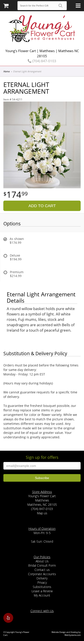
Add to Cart (42, 206)
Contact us (42, 570)
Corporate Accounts (42, 574)
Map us (42, 513)
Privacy (42, 582)
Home (6, 71)
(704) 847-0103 (43, 61)
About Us (42, 561)
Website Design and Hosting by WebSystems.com (66, 634)
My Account (42, 595)
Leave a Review (42, 591)
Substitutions (42, 587)
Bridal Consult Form (42, 565)
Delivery (42, 578)
